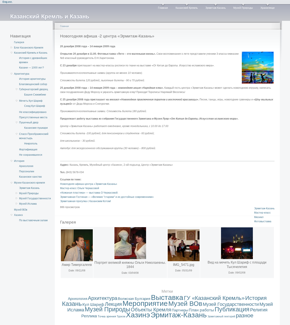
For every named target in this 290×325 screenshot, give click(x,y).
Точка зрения (107, 316)
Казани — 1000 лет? (31, 67)
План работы (201, 310)
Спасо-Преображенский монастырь (33, 136)
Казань (72, 303)
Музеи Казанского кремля (29, 182)
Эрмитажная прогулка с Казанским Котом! (85, 201)
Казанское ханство (30, 176)
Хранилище (267, 7)
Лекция (113, 304)
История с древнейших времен (33, 60)
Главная (163, 7)
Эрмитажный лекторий (221, 316)
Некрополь (30, 143)
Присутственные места (33, 117)
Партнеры (180, 310)
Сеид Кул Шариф (34, 105)
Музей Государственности (35, 198)
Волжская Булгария (134, 299)
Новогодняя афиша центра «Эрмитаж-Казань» (88, 183)
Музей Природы (243, 7)
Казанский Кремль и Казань (30, 52)
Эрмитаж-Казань (215, 7)
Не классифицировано (32, 112)
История (19, 161)
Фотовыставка (262, 221)
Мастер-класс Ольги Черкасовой (79, 188)
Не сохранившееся (30, 154)
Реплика (89, 316)
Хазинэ (18, 215)
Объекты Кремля (151, 309)
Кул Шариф (93, 304)
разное (244, 315)
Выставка (167, 297)
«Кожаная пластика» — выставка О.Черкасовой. (89, 192)
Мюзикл (258, 217)
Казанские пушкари (36, 127)
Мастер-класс (262, 212)
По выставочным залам (33, 220)
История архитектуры (32, 78)
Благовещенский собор (33, 84)
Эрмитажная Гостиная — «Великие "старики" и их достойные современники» (107, 196)
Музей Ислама (28, 203)
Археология (26, 166)
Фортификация (28, 149)
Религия (258, 309)
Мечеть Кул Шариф (30, 100)
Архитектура (21, 73)
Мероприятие (145, 303)
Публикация (232, 309)
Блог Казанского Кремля (28, 47)
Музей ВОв (20, 209)
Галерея (19, 42)
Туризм (121, 316)
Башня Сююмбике (35, 94)
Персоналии (26, 171)
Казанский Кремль (187, 7)
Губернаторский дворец (33, 89)
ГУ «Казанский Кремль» (214, 298)
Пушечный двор (28, 122)
